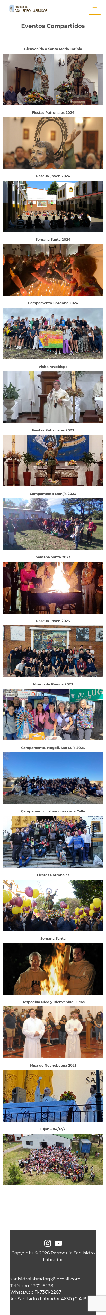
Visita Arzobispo (53, 367)
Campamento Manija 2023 (53, 493)
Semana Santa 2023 (53, 557)
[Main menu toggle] (95, 9)
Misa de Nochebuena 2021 (53, 1065)
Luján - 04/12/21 (53, 1129)
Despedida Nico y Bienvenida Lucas (53, 1002)
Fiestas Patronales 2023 (53, 430)
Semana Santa (53, 938)
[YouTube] (58, 1243)
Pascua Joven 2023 (53, 621)
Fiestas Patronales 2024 (53, 112)
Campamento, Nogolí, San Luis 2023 (53, 748)
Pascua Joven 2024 (53, 176)
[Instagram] (47, 1243)
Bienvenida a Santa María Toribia (53, 49)
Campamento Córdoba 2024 (53, 303)
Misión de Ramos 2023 (53, 684)
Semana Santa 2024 (53, 239)
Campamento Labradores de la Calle (53, 811)
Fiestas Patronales (53, 875)
